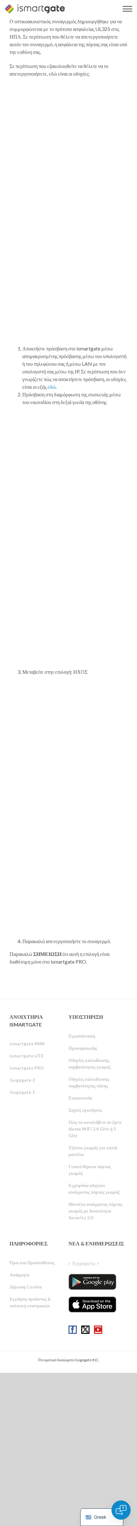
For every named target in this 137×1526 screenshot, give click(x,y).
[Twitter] (85, 1330)
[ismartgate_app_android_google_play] (92, 1282)
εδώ (51, 387)
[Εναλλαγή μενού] (127, 8)
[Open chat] (121, 1510)
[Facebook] (72, 1330)
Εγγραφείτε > (85, 1263)
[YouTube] (98, 1330)
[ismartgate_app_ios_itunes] (92, 1304)
